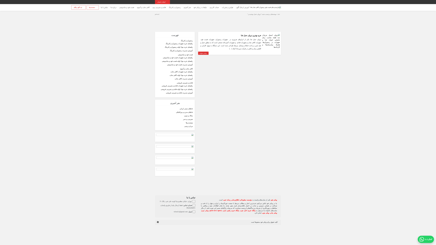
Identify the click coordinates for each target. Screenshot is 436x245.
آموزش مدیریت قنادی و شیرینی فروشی (179, 93)
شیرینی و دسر (188, 119)
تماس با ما (104, 7)
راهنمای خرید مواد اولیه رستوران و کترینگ (179, 47)
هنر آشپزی (187, 7)
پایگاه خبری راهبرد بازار (231, 210)
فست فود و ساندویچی (126, 7)
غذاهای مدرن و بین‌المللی (184, 112)
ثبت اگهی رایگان (78, 7)
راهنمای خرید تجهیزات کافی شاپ (182, 72)
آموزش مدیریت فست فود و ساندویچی (180, 65)
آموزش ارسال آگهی (242, 7)
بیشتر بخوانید (203, 53)
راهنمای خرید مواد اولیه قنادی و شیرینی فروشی (177, 89)
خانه (279, 14)
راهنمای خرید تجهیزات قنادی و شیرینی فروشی (177, 86)
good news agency (216, 210)
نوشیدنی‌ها (189, 123)
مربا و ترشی (188, 126)
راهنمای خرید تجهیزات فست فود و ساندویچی (178, 58)
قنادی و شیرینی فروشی (185, 83)
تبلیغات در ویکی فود (200, 7)
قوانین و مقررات (227, 7)
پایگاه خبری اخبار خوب (247, 210)
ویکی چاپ (273, 213)
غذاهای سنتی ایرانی (186, 109)
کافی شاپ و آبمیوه (143, 7)
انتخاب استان (161, 2)
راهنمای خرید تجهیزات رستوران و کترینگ (179, 43)
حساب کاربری (214, 7)
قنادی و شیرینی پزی (159, 7)
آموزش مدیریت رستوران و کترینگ (181, 50)
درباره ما (113, 7)
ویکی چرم (205, 210)
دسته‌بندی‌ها (92, 7)
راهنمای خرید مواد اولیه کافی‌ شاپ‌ (181, 75)
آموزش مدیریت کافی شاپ (184, 79)
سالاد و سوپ (188, 116)
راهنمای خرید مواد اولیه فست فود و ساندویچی (177, 61)
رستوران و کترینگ (175, 7)
